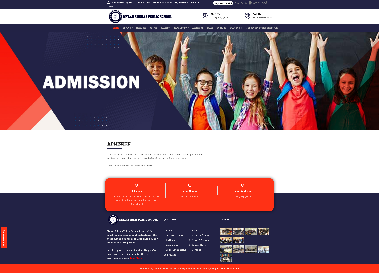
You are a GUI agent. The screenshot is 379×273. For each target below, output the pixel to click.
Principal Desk (200, 235)
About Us (128, 28)
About (195, 230)
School (153, 28)
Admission (197, 28)
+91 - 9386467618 (262, 16)
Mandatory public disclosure (262, 28)
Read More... (136, 257)
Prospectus (3, 239)
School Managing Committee (175, 252)
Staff (210, 28)
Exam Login (236, 28)
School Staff (199, 244)
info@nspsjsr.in (220, 16)
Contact (221, 28)
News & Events (181, 28)
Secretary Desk (174, 235)
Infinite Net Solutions (227, 268)
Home (116, 28)
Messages (141, 28)
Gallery (165, 28)
